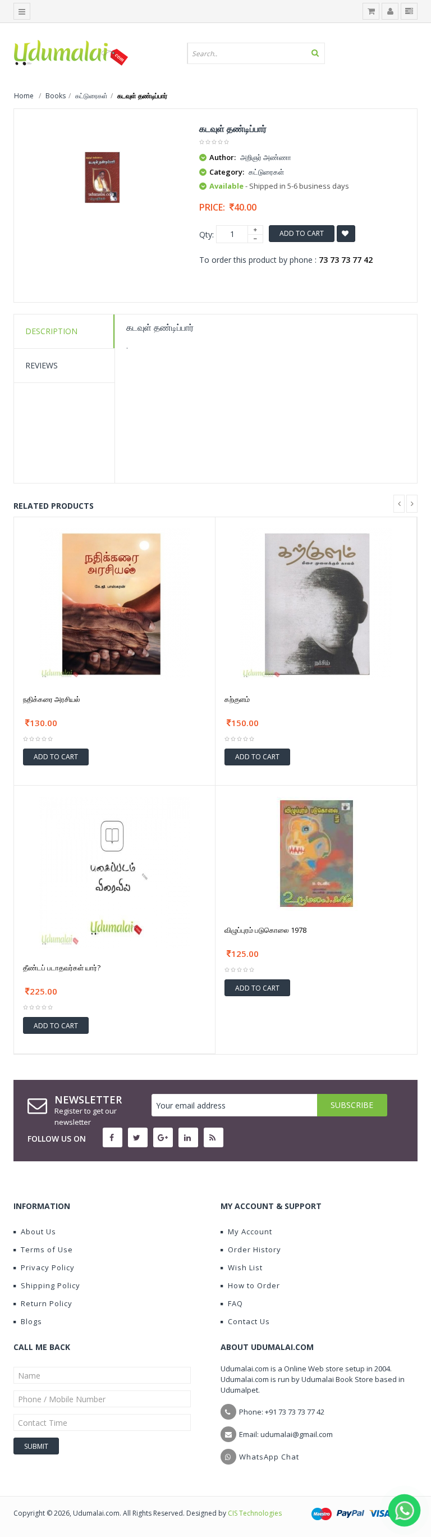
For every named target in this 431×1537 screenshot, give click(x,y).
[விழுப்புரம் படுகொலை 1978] (316, 852)
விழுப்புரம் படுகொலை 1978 (265, 930)
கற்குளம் (237, 699)
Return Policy (46, 1303)
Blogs (31, 1321)
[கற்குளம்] (316, 603)
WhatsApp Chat (269, 1457)
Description (51, 331)
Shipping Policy (50, 1285)
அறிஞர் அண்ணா (265, 157)
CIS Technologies (255, 1513)
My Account (250, 1231)
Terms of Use (47, 1249)
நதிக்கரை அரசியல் (51, 699)
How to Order (254, 1285)
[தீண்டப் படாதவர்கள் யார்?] (114, 871)
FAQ (235, 1303)
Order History (254, 1249)
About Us (38, 1231)
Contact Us (249, 1321)
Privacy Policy (48, 1267)
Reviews (41, 365)
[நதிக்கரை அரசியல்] (114, 603)
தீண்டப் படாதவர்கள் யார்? (61, 968)
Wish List (245, 1267)
